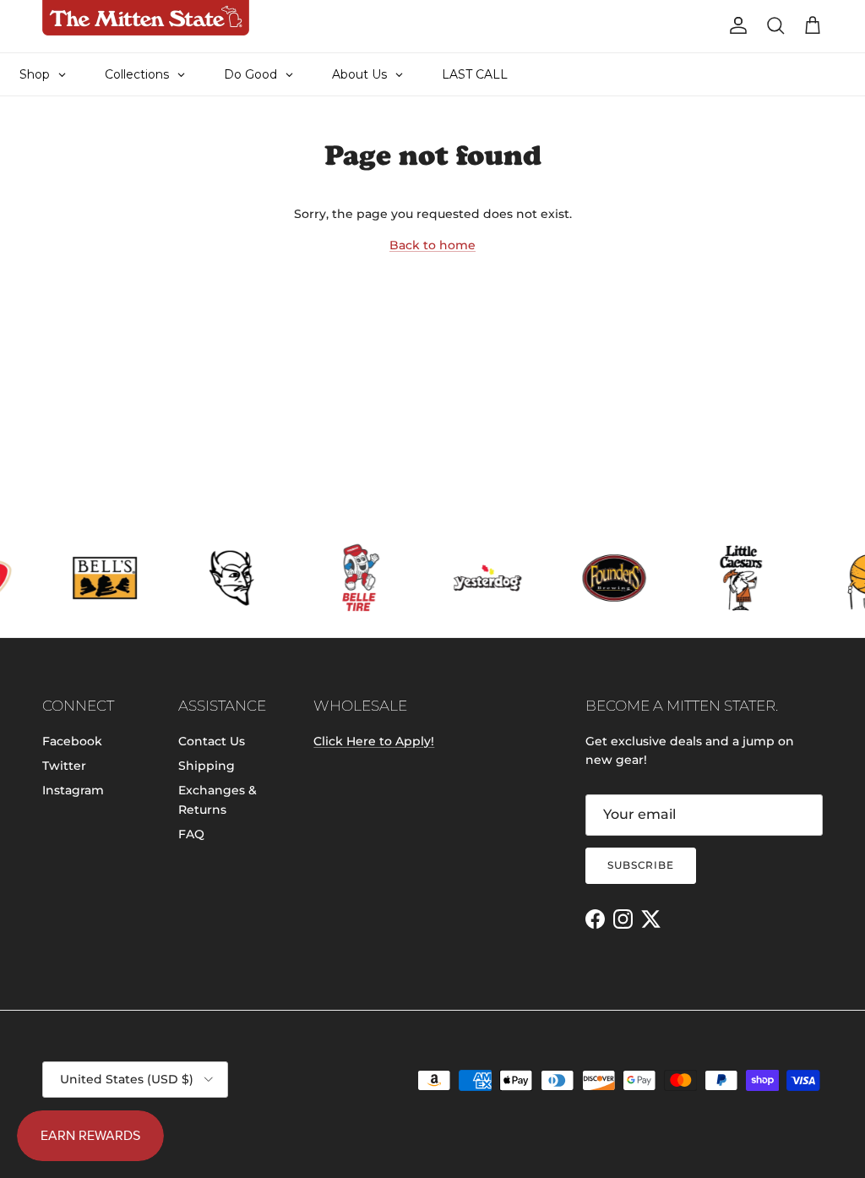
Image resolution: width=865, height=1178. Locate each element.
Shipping (206, 765)
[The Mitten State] (145, 17)
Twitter (64, 765)
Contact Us (211, 741)
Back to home (432, 245)
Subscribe (641, 865)
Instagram (73, 790)
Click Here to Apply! (373, 741)
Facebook (72, 741)
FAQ (191, 834)
